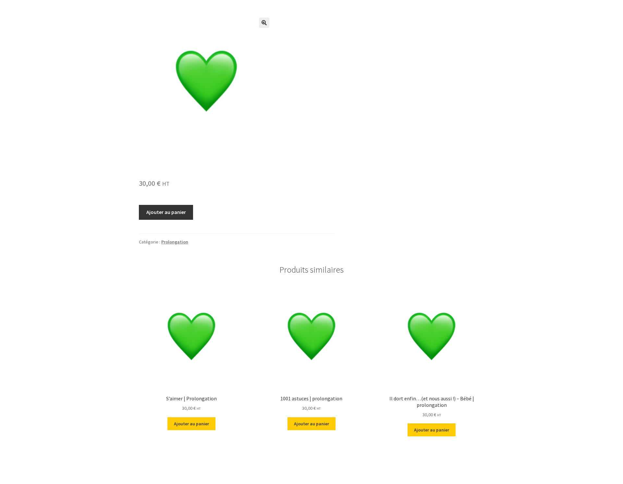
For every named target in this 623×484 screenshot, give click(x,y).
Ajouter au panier (166, 212)
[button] (264, 23)
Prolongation (174, 242)
